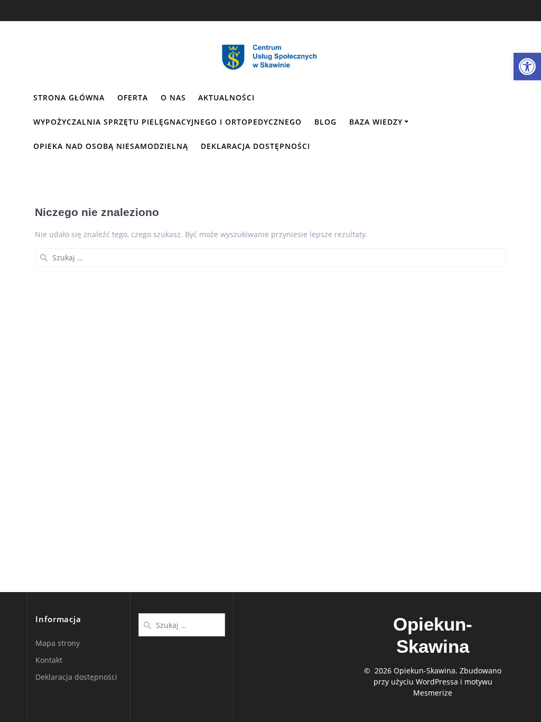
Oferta (132, 97)
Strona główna (69, 97)
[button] (527, 66)
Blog (325, 122)
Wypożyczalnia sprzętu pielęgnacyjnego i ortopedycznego (167, 122)
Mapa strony (57, 643)
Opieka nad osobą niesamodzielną (110, 146)
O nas (173, 97)
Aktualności (226, 97)
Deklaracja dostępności (255, 146)
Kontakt (48, 660)
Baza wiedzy (376, 122)
